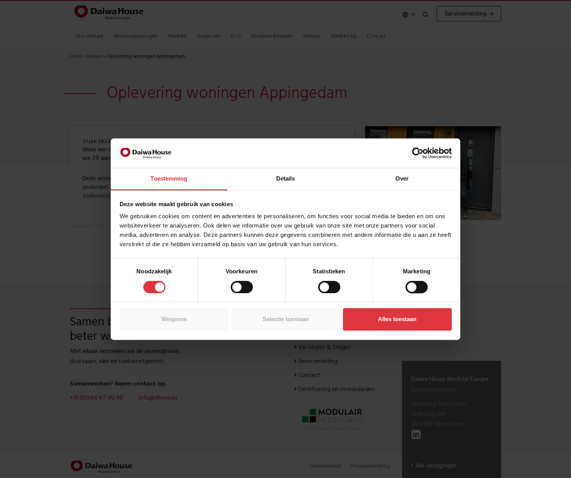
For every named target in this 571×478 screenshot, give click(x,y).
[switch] (242, 287)
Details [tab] (285, 179)
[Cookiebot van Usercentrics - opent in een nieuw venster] (418, 153)
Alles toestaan (397, 319)
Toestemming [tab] (168, 179)
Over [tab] (402, 179)
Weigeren (174, 319)
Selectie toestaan (286, 319)
